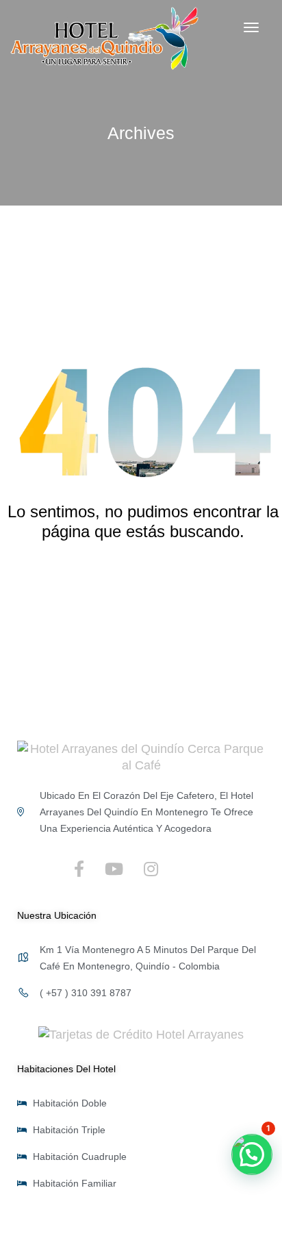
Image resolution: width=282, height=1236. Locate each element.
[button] (251, 1154)
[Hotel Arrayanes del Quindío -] (104, 38)
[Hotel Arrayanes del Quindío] (141, 756)
